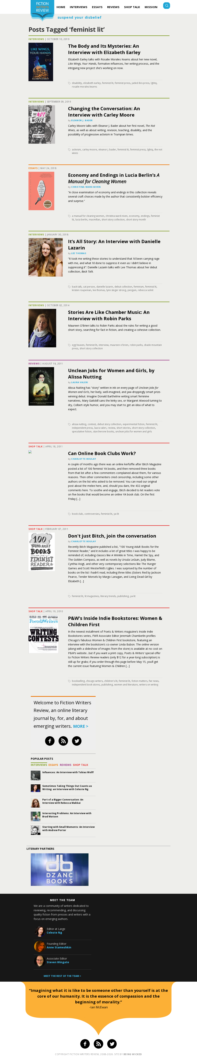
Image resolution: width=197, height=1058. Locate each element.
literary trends (108, 596)
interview (104, 345)
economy (134, 216)
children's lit (110, 681)
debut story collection (109, 424)
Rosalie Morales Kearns (84, 86)
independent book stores (86, 684)
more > (80, 726)
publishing (123, 596)
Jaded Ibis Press (140, 83)
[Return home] (42, 11)
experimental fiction (133, 424)
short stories (123, 427)
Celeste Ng (54, 932)
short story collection (113, 219)
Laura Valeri (79, 382)
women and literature (126, 684)
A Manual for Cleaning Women (88, 216)
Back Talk (77, 286)
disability (77, 83)
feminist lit (107, 83)
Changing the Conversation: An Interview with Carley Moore (104, 111)
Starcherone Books (103, 431)
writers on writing (148, 684)
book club (77, 513)
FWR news (154, 681)
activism (76, 149)
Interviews (78, 7)
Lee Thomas (78, 253)
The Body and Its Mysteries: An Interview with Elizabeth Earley (104, 49)
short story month (136, 219)
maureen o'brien (119, 345)
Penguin (132, 290)
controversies (91, 513)
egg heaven (78, 345)
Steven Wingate (58, 962)
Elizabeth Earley (92, 83)
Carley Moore (89, 149)
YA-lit (116, 513)
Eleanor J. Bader (82, 120)
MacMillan (94, 219)
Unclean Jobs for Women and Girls (133, 431)
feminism (139, 286)
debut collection (123, 286)
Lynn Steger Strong (116, 290)
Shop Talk (132, 7)
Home (61, 7)
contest (92, 424)
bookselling (78, 681)
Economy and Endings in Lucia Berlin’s (113, 178)
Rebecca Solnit (145, 290)
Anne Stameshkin (59, 947)
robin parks (136, 345)
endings (145, 216)
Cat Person (89, 286)
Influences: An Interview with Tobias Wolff (67, 772)
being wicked (133, 1054)
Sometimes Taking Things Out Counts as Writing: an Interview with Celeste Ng (67, 787)
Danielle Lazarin (104, 286)
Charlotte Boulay (83, 458)
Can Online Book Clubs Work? (102, 453)
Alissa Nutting (79, 424)
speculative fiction (82, 431)
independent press (82, 427)
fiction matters (139, 681)
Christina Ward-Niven (86, 186)
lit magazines (92, 596)
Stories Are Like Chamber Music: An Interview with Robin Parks (109, 315)
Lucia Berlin (81, 219)
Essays (97, 7)
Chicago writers (94, 681)
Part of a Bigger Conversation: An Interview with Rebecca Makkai (62, 801)
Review (111, 427)
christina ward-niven (117, 216)
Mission (151, 7)
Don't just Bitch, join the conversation (112, 536)
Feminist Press (122, 83)
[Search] (166, 6)
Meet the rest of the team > (62, 976)
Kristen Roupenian (81, 290)
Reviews (113, 7)
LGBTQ (154, 83)
